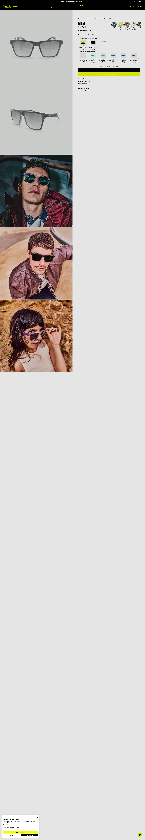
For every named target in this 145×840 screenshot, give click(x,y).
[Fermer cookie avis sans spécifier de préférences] (37, 817)
